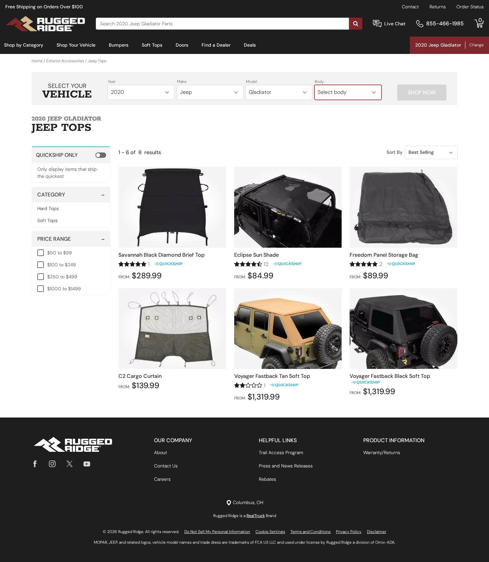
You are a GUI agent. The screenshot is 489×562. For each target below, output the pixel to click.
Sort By (395, 152)
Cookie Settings (270, 531)
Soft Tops (152, 45)
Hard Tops (48, 208)
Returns (437, 7)
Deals (250, 45)
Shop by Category (23, 45)
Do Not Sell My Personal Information (217, 531)
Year (111, 81)
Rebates (267, 479)
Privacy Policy (349, 531)
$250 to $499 (62, 277)
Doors (182, 45)
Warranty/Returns (381, 452)
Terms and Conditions (310, 531)
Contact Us (166, 466)
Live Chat (395, 23)
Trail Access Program (281, 452)
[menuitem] (23, 45)
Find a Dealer (216, 45)
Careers (162, 479)
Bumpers (118, 45)
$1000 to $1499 (64, 289)
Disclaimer (376, 531)
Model (251, 81)
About (160, 452)
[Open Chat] (377, 24)
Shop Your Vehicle (76, 45)
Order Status (470, 7)
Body (319, 81)
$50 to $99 (59, 253)
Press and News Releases (286, 466)
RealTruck (255, 515)
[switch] (71, 154)
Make (182, 81)
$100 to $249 (61, 265)
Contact (410, 7)
